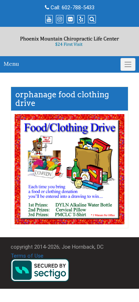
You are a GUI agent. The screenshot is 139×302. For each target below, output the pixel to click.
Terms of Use (27, 256)
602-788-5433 (78, 7)
